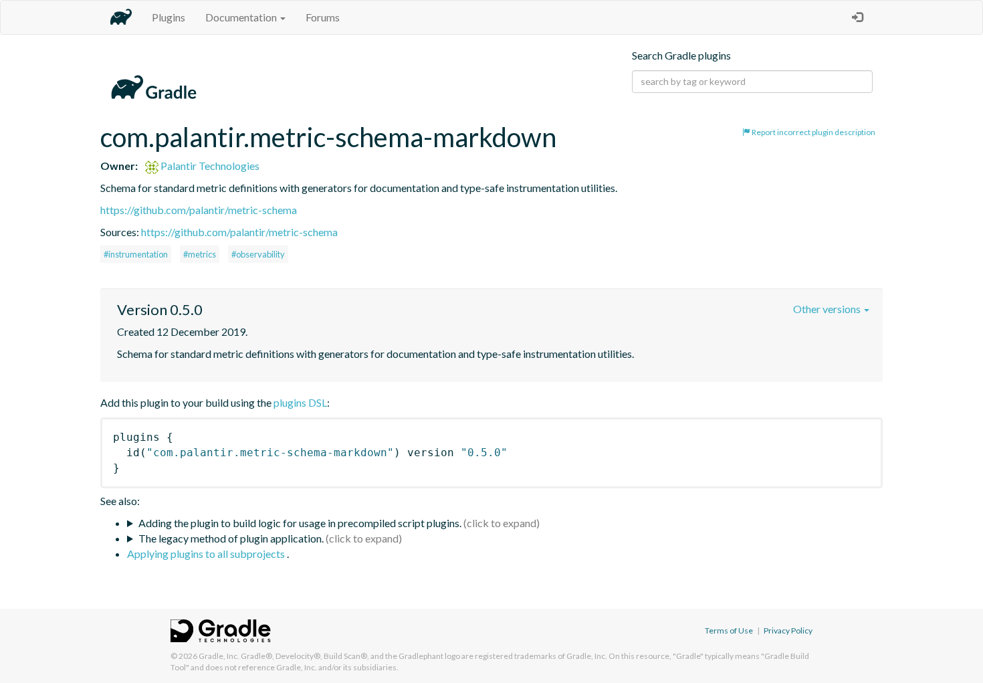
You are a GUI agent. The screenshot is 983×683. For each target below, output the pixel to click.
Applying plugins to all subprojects (207, 553)
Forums (323, 17)
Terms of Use (729, 630)
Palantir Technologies (208, 165)
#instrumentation (136, 254)
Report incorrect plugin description (812, 132)
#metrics (199, 254)
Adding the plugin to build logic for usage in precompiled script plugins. (299, 522)
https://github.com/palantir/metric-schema (198, 209)
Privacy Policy (788, 630)
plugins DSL (300, 402)
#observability (258, 254)
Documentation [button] (242, 17)
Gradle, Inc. (219, 656)
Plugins (168, 17)
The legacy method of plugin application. (231, 538)
